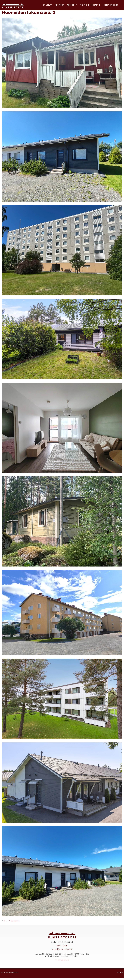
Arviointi (72, 5)
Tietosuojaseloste (62, 960)
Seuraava (15, 921)
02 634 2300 (62, 946)
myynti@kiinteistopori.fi (62, 949)
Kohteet (59, 5)
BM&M (120, 972)
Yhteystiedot (110, 5)
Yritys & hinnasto (90, 5)
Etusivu (47, 5)
